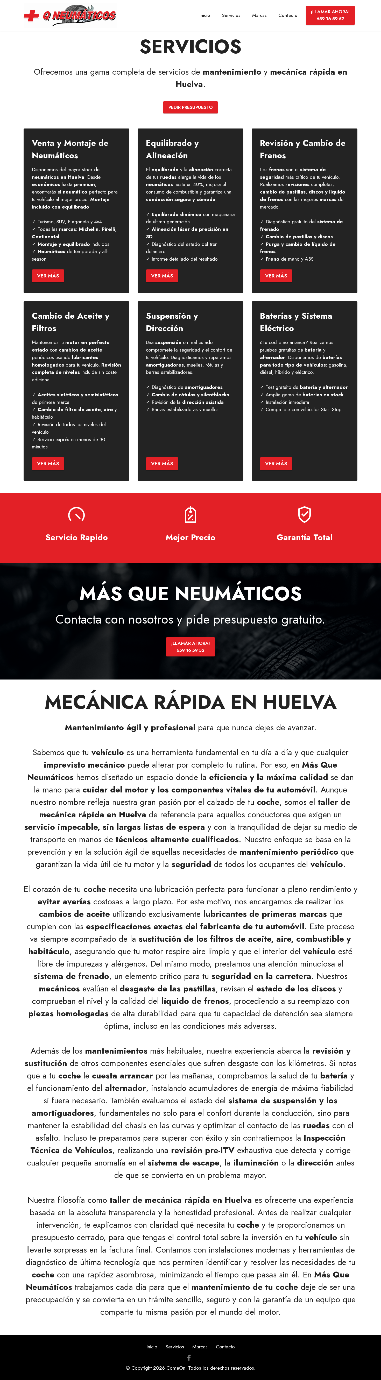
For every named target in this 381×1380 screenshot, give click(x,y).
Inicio (205, 15)
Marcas (259, 15)
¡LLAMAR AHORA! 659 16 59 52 (190, 646)
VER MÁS (48, 275)
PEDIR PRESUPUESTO (190, 107)
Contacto (288, 15)
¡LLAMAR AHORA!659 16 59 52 (330, 15)
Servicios (231, 15)
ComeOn (175, 1367)
